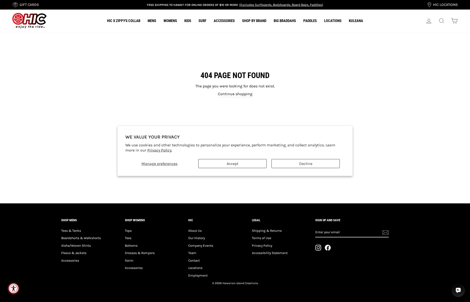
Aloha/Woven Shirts (76, 245)
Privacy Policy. (159, 150)
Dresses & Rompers (140, 253)
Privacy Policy (262, 245)
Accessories (70, 260)
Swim (129, 260)
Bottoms (131, 245)
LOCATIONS (332, 21)
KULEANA (356, 21)
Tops (128, 230)
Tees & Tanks (71, 230)
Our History (196, 238)
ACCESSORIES (224, 21)
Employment (198, 275)
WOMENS (170, 21)
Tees (128, 238)
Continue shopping (235, 94)
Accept (232, 163)
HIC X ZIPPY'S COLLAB (123, 21)
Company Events (200, 245)
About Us (195, 230)
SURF (202, 21)
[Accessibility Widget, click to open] (13, 288)
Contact (194, 260)
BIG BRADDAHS (285, 21)
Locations (195, 268)
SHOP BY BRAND (254, 21)
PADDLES (310, 21)
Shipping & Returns (267, 230)
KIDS (187, 21)
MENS (152, 21)
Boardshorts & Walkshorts (81, 238)
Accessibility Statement (270, 253)
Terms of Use (261, 238)
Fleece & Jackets (73, 253)
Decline (305, 163)
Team (192, 253)
